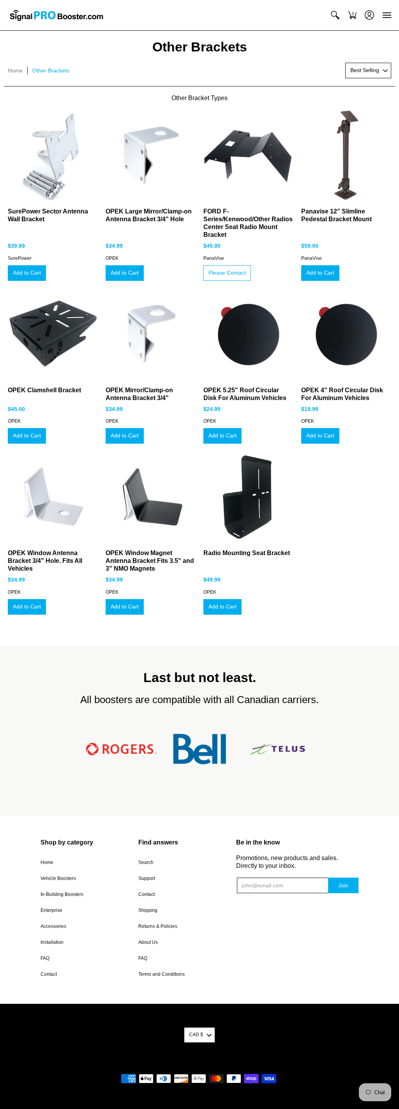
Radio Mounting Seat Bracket (246, 553)
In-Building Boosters (62, 894)
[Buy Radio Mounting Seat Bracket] (248, 496)
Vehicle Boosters (58, 878)
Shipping (147, 910)
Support (146, 878)
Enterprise (51, 910)
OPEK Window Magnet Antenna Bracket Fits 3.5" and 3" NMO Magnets (150, 561)
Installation (52, 942)
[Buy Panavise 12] (346, 155)
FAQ (45, 958)
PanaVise (213, 258)
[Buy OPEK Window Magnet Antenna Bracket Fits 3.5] (151, 496)
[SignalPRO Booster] (56, 15)
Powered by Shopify (199, 1066)
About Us (148, 942)
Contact (49, 974)
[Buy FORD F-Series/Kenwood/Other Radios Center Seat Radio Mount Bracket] (248, 155)
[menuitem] (335, 15)
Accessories (53, 926)
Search (146, 862)
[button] (335, 15)
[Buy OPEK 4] (346, 334)
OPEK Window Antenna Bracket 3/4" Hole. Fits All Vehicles (45, 561)
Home (15, 70)
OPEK (112, 258)
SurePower (20, 258)
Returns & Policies (157, 926)
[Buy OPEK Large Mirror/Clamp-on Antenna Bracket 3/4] (151, 155)
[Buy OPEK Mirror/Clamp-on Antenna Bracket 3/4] (151, 334)
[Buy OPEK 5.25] (248, 334)
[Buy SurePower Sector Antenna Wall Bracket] (53, 155)
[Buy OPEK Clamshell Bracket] (53, 334)
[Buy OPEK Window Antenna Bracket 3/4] (53, 496)
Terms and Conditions (161, 974)
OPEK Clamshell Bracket (44, 390)
